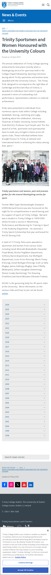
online (5, 293)
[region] (25, 551)
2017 (7, 346)
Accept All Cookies (25, 570)
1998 (7, 435)
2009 (7, 384)
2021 (7, 328)
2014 (7, 360)
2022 (7, 323)
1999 (7, 431)
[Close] (48, 530)
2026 (7, 304)
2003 (7, 412)
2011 (7, 374)
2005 (7, 403)
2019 (7, 337)
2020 (7, 332)
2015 (7, 356)
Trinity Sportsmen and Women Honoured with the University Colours (25, 32)
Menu (11, 20)
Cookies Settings (25, 562)
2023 (7, 318)
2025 (7, 309)
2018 (7, 342)
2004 (7, 407)
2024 (7, 314)
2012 (7, 370)
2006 (7, 398)
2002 (7, 417)
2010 (3, 28)
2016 (7, 351)
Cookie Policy (20, 557)
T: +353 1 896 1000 (10, 511)
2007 (7, 393)
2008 (7, 389)
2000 (7, 426)
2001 (7, 421)
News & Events (14, 14)
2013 (7, 365)
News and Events (8, 468)
